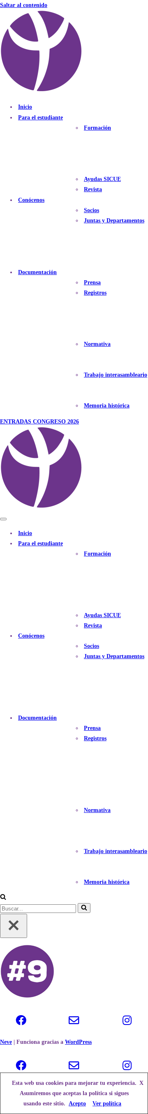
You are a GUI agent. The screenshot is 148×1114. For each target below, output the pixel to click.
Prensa (92, 282)
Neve (6, 1042)
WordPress (78, 1042)
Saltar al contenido (23, 5)
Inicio (25, 107)
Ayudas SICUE (102, 179)
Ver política (106, 1103)
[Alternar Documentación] (143, 717)
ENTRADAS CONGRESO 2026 (39, 422)
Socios (91, 210)
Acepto (77, 1103)
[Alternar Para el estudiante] (143, 543)
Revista (93, 189)
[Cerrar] (13, 926)
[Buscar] (3, 898)
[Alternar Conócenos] (143, 635)
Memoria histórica (107, 406)
